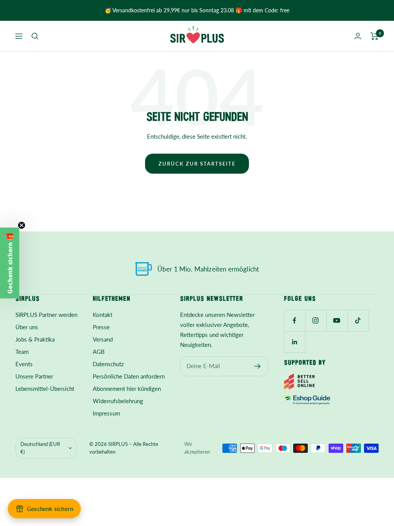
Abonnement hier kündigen (127, 388)
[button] (9, 263)
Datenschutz (108, 363)
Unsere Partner (34, 376)
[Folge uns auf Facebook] (294, 320)
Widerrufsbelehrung (118, 400)
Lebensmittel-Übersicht (44, 388)
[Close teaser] (21, 225)
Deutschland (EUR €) (40, 448)
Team (21, 351)
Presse (101, 326)
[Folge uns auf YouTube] (336, 320)
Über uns (26, 326)
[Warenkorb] (375, 36)
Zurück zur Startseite (197, 164)
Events (24, 363)
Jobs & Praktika (35, 339)
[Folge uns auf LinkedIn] (294, 341)
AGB (99, 351)
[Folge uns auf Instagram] (315, 320)
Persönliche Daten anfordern (129, 376)
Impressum (106, 413)
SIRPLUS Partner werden (46, 314)
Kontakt (102, 314)
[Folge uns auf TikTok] (358, 320)
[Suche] (35, 36)
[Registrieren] (257, 366)
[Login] (357, 36)
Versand (103, 339)
